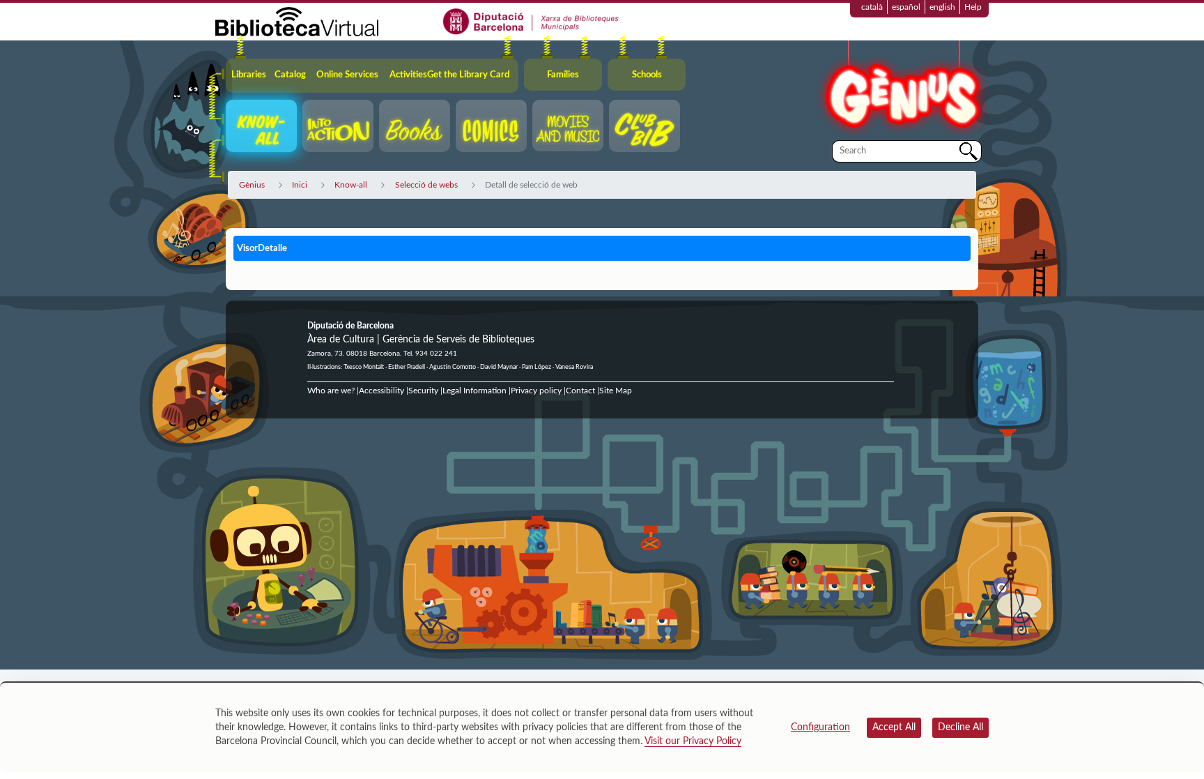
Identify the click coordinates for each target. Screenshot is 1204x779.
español (906, 7)
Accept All (894, 727)
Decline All (960, 727)
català (872, 7)
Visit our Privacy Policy (693, 741)
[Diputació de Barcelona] (531, 21)
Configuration (820, 727)
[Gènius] (902, 89)
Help (973, 7)
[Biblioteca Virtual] (296, 21)
